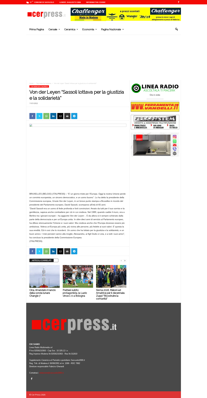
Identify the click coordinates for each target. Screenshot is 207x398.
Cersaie (52, 29)
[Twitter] (39, 116)
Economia (88, 29)
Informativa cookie (95, 2)
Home (31, 83)
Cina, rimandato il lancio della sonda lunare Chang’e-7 (42, 293)
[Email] (60, 116)
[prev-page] (121, 260)
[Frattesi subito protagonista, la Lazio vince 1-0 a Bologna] (78, 276)
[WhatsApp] (46, 116)
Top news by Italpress (43, 83)
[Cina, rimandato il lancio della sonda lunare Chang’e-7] (44, 276)
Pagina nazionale (111, 29)
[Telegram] (74, 116)
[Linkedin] (53, 116)
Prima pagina (36, 29)
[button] (176, 29)
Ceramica (69, 29)
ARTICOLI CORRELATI (41, 260)
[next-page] (124, 260)
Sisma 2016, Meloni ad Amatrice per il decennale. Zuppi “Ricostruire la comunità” (110, 294)
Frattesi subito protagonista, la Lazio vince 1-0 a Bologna (75, 293)
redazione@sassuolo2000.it (51, 373)
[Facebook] (178, 2)
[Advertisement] (103, 57)
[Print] (67, 116)
